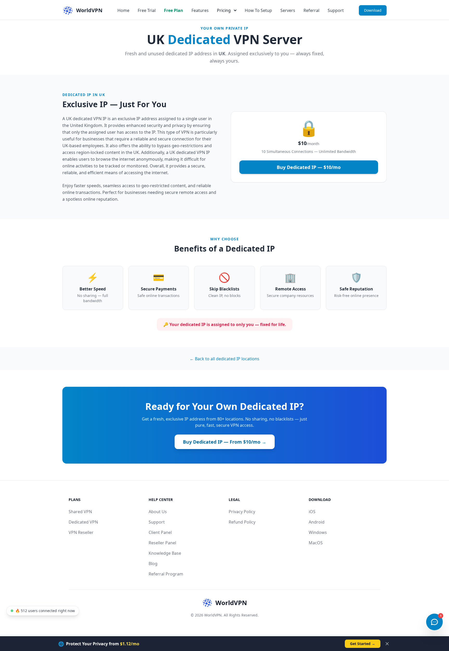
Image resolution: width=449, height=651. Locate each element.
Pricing (224, 10)
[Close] (387, 643)
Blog (153, 563)
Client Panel (160, 532)
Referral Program (166, 574)
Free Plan (173, 10)
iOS (312, 511)
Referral (311, 10)
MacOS (316, 543)
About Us (158, 511)
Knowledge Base (165, 553)
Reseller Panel (162, 543)
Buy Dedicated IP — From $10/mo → (224, 442)
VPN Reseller (81, 532)
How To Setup (258, 10)
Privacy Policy (242, 511)
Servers (287, 10)
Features (200, 10)
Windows (318, 532)
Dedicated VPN (83, 522)
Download (372, 10)
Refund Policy (242, 522)
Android (317, 522)
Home (123, 10)
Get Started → (362, 643)
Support (336, 10)
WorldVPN (231, 602)
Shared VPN (80, 511)
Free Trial (147, 10)
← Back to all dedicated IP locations (224, 359)
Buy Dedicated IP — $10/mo (309, 167)
